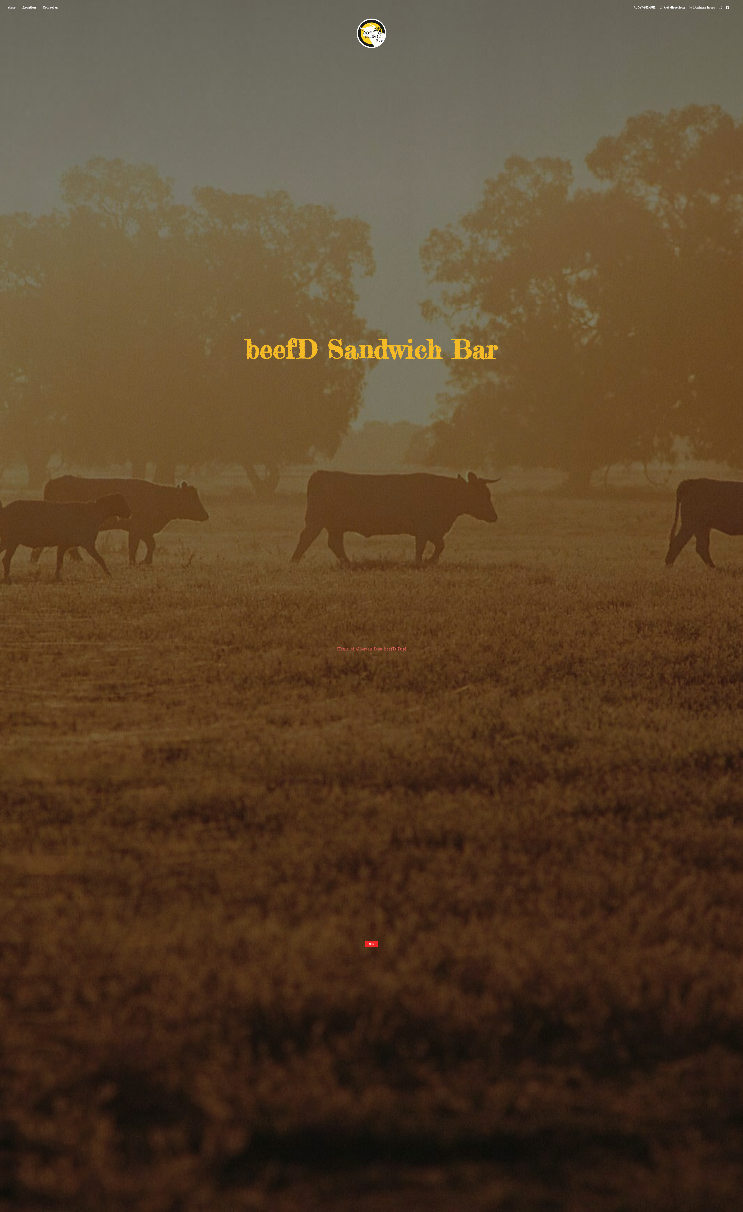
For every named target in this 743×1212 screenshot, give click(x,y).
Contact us (50, 7)
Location (29, 7)
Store (11, 7)
